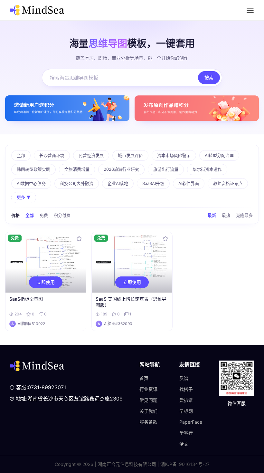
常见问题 (148, 400)
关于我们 (148, 411)
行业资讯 (148, 389)
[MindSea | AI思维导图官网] (37, 10)
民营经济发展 (91, 155)
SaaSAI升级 (153, 183)
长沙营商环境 (51, 155)
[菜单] (250, 10)
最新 (212, 215)
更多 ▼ (24, 197)
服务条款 (148, 422)
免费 (44, 215)
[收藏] (79, 239)
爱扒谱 (186, 400)
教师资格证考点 (227, 183)
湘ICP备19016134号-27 (185, 464)
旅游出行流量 (165, 169)
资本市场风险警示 (174, 155)
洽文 (183, 444)
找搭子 (186, 389)
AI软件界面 (188, 183)
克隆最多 (244, 215)
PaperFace (190, 422)
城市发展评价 (130, 155)
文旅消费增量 (77, 169)
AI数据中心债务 (31, 183)
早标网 (186, 411)
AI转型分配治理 (219, 155)
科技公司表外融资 (76, 183)
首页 (143, 378)
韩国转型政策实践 (33, 169)
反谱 (183, 378)
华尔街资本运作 (207, 169)
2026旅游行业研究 (121, 169)
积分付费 (62, 215)
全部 (21, 155)
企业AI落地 (118, 183)
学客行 (186, 433)
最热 (226, 215)
